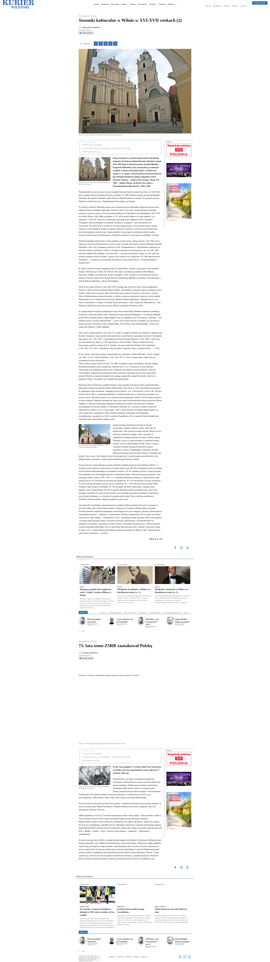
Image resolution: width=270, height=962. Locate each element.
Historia (119, 587)
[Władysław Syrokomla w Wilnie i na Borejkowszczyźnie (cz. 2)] (172, 575)
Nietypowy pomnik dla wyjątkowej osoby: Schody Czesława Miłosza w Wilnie (95, 592)
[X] (101, 43)
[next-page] (83, 631)
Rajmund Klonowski (92, 624)
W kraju (94, 16)
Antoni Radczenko (129, 612)
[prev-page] (80, 631)
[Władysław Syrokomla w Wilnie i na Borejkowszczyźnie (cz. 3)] (135, 575)
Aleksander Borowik (115, 612)
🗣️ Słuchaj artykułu (86, 33)
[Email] (110, 43)
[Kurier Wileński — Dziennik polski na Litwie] (18, 4)
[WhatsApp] (105, 43)
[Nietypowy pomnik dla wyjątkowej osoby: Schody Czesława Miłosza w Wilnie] (97, 575)
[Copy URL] (115, 43)
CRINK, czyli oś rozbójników (92, 145)
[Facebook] (96, 43)
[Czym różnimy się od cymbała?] (111, 620)
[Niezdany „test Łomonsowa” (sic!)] (141, 620)
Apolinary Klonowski (121, 624)
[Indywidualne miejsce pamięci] (170, 620)
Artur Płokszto (143, 612)
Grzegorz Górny (155, 612)
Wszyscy (103, 612)
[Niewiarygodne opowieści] (82, 620)
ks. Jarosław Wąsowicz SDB (172, 612)
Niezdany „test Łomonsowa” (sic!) (152, 622)
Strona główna (84, 16)
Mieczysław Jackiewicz (91, 27)
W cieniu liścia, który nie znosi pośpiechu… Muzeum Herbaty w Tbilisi (106, 148)
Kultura (82, 587)
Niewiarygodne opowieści (91, 152)
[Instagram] (181, 548)
